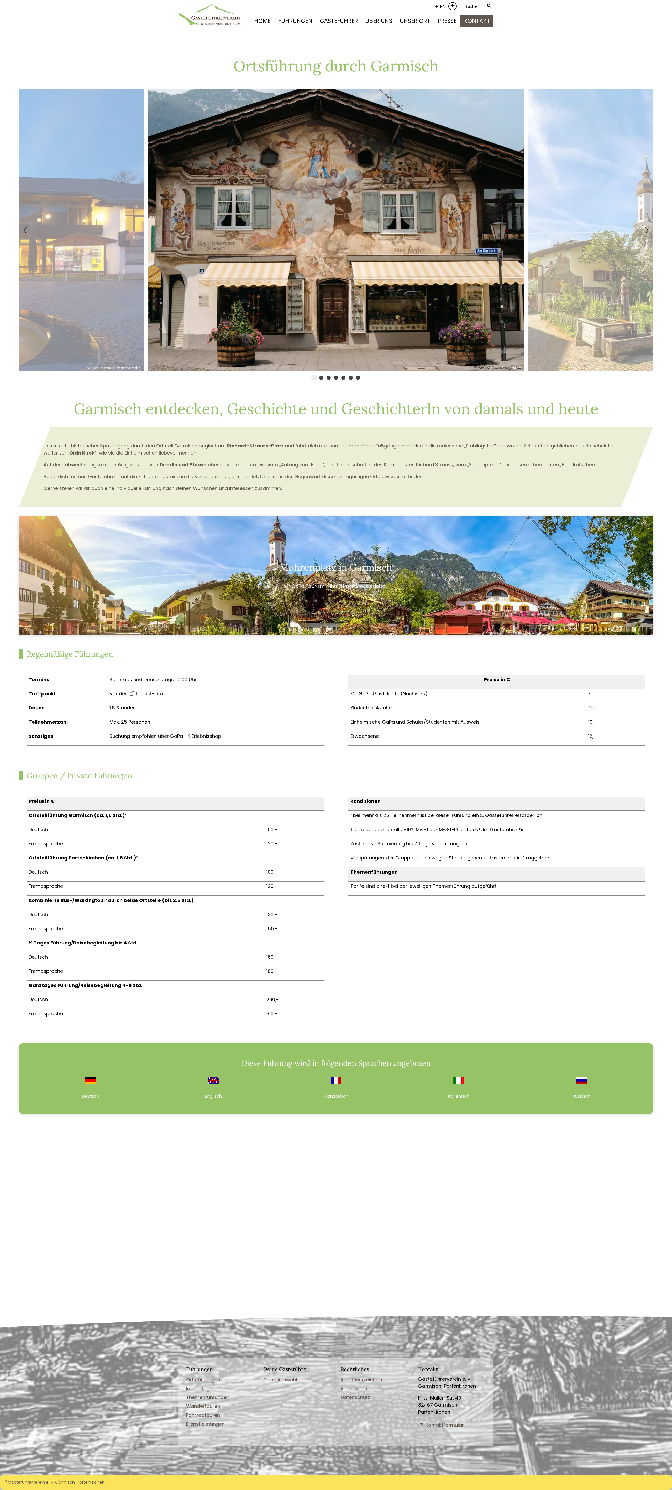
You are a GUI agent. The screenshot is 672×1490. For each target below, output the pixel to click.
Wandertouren (203, 1406)
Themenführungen (207, 1397)
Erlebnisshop (206, 736)
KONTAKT (477, 21)
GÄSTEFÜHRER (339, 21)
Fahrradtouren (203, 1415)
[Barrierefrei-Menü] (452, 6)
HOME (262, 21)
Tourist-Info (149, 693)
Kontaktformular (445, 1425)
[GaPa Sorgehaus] (336, 369)
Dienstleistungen (205, 1424)
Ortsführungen (203, 1379)
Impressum (354, 1388)
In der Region (201, 1388)
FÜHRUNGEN (295, 21)
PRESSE (447, 21)
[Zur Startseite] (209, 14)
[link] (90, 1088)
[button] (82, 230)
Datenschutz (355, 1397)
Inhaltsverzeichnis (361, 1379)
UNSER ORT (415, 21)
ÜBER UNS (378, 21)
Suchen (489, 6)
